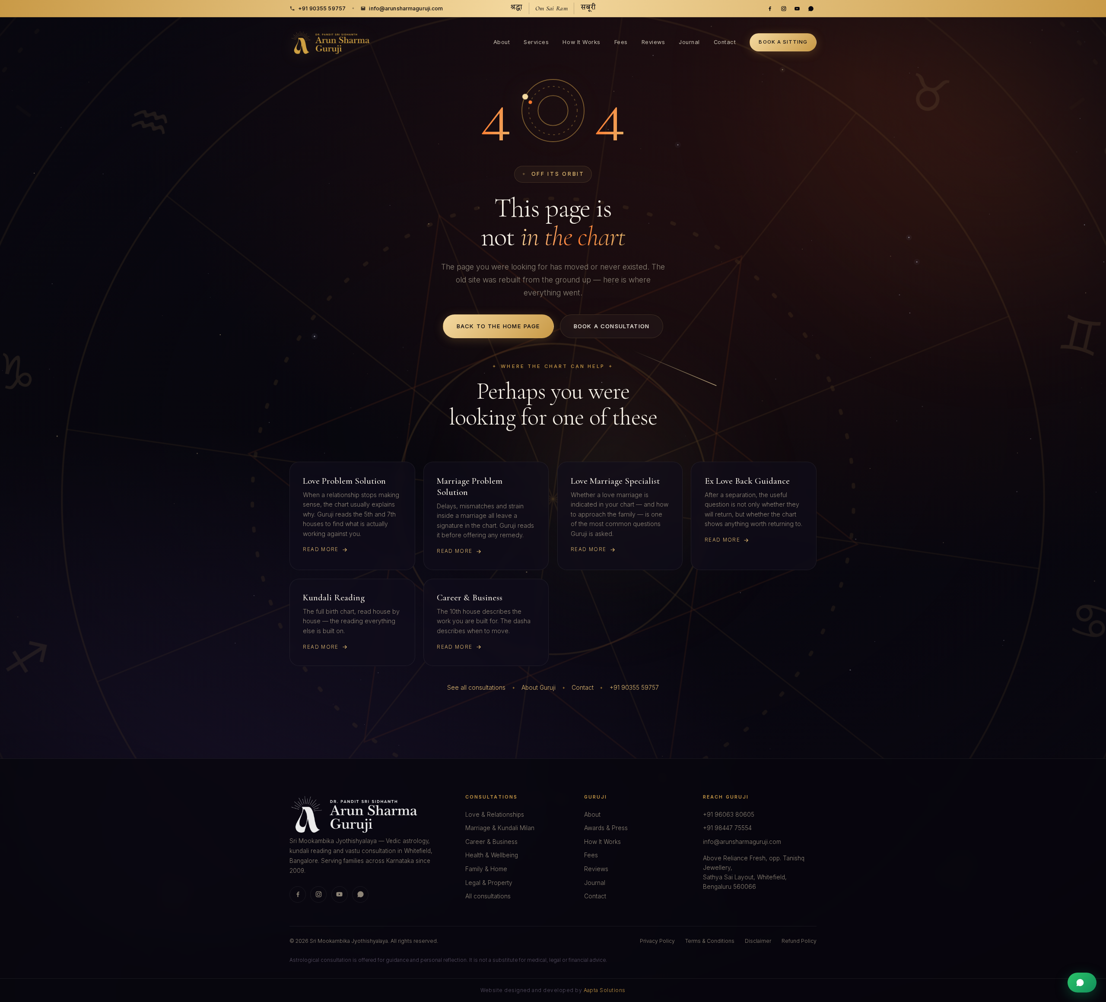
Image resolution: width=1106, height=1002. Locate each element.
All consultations (488, 896)
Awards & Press (606, 827)
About (501, 42)
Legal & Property (488, 882)
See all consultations (476, 687)
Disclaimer (758, 941)
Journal (689, 42)
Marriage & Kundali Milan (499, 827)
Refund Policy (799, 941)
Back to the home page (498, 326)
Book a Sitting (783, 42)
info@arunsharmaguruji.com (406, 8)
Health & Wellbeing (491, 855)
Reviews (653, 42)
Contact (725, 42)
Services (536, 42)
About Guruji (538, 687)
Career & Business (491, 841)
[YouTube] (797, 8)
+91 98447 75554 (727, 827)
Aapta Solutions (605, 990)
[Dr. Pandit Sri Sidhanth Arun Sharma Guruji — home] (330, 43)
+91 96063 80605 (728, 814)
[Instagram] (783, 8)
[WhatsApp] (811, 8)
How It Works (581, 42)
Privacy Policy (657, 941)
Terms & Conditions (709, 941)
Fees (621, 42)
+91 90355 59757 (322, 8)
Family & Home (486, 869)
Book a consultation (611, 326)
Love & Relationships (494, 814)
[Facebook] (769, 8)
